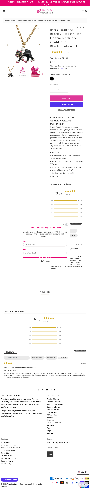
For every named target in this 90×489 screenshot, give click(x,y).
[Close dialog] (66, 224)
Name (25, 241)
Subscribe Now (45, 257)
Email (25, 249)
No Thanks (45, 261)
